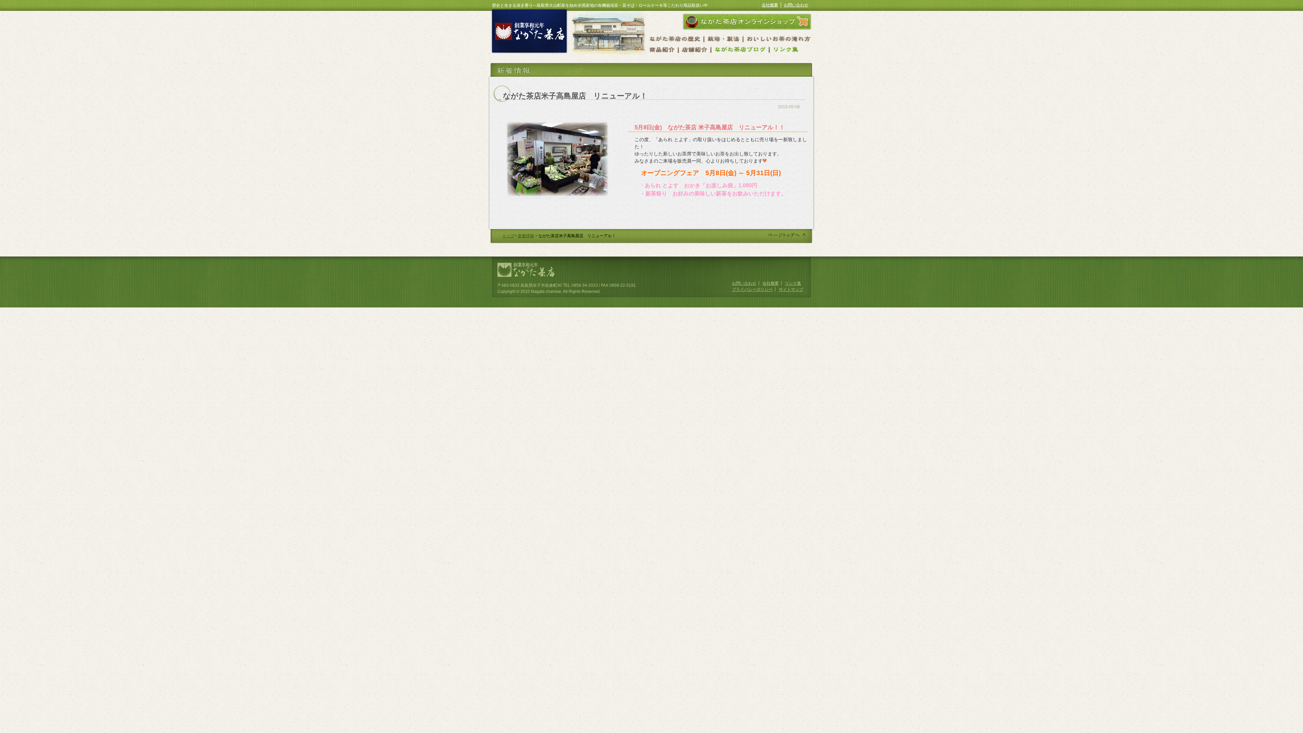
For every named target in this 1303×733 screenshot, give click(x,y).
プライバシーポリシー (752, 289)
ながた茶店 (529, 33)
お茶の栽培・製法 (723, 38)
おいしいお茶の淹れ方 (778, 38)
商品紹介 (663, 49)
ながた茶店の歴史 (676, 38)
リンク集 (793, 283)
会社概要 (770, 5)
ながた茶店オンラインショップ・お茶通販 (746, 21)
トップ (508, 235)
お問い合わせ (796, 5)
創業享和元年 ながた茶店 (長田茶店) (526, 269)
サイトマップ (791, 289)
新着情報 (526, 235)
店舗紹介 (694, 49)
